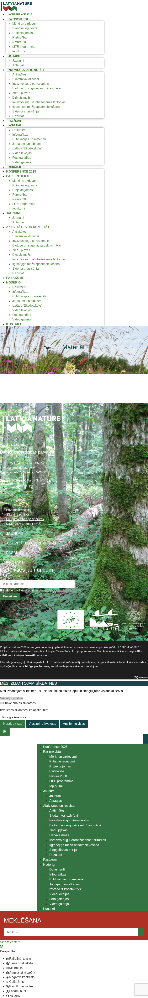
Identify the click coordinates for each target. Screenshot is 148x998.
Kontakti (14, 167)
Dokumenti (19, 130)
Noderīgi (14, 125)
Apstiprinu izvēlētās (42, 723)
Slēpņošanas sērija (25, 111)
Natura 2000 (20, 42)
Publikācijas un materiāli (29, 139)
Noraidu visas (12, 723)
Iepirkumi (18, 51)
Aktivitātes (19, 74)
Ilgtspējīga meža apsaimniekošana (36, 106)
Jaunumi (14, 56)
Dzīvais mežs (21, 97)
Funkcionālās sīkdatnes (19, 703)
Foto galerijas (21, 157)
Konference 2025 (20, 14)
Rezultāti (18, 116)
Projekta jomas (22, 32)
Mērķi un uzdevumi (25, 23)
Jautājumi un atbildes (26, 143)
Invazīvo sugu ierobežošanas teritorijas (39, 102)
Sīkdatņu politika (11, 698)
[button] (1, 946)
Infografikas (20, 134)
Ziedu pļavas (21, 93)
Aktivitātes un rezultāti (26, 70)
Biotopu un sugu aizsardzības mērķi (36, 88)
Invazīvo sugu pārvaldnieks (31, 83)
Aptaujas (18, 65)
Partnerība (19, 37)
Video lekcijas (22, 153)
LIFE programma (23, 46)
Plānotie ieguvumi (24, 28)
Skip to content (10, 942)
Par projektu (18, 19)
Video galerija (21, 162)
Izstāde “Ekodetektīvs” (27, 148)
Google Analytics (14, 717)
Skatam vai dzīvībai (25, 79)
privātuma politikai (26, 590)
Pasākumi (15, 120)
